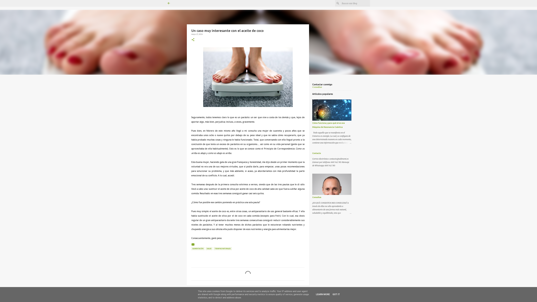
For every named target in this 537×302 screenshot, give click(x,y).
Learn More (323, 294)
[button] (193, 40)
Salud (209, 248)
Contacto (316, 153)
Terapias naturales (223, 248)
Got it (336, 294)
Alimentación (197, 248)
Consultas (317, 87)
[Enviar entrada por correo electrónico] (193, 245)
